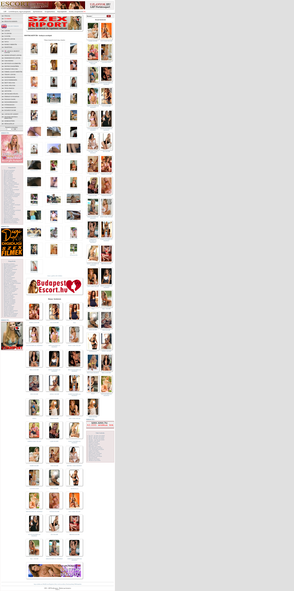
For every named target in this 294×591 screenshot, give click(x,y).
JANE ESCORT (54, 488)
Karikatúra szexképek (9, 207)
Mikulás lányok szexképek (11, 222)
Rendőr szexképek (8, 284)
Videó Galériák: (100, 433)
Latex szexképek (8, 215)
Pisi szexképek (7, 276)
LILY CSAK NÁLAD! (74, 511)
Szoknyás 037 (34, 255)
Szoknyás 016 (34, 137)
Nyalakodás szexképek (10, 272)
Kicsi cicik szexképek (9, 211)
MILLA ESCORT (34, 369)
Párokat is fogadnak (11, 96)
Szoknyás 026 (54, 188)
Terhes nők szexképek (9, 302)
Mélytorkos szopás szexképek (11, 220)
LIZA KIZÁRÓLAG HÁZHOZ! (34, 345)
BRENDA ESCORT (74, 534)
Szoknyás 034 (34, 237)
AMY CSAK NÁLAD (74, 418)
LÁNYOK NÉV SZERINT (11, 114)
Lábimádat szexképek (9, 214)
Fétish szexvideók (93, 442)
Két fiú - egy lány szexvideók (96, 437)
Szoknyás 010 (34, 104)
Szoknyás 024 (73, 171)
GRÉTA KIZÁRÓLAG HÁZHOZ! (54, 346)
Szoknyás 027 (73, 188)
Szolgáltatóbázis (50, 11)
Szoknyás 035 (54, 238)
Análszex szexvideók (94, 441)
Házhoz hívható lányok (12, 55)
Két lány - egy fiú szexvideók (96, 439)
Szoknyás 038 (54, 255)
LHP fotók (7, 91)
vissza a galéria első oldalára (54, 275)
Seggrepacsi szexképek (10, 286)
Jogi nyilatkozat (38, 584)
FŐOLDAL (7, 16)
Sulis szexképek (8, 292)
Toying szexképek (8, 309)
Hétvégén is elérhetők (12, 63)
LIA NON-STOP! (34, 488)
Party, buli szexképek (9, 273)
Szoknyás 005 (54, 71)
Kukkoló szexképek (9, 213)
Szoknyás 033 (73, 220)
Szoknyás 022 (34, 170)
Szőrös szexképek (8, 298)
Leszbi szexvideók (93, 450)
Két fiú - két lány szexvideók (96, 438)
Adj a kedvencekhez (60, 584)
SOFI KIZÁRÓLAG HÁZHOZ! (34, 511)
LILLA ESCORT (54, 322)
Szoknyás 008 (54, 88)
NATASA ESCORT (54, 511)
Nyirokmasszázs (10, 107)
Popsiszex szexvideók (94, 455)
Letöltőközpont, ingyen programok (20, 11)
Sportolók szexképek (9, 291)
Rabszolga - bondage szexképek (12, 283)
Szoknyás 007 (34, 88)
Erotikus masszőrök (11, 66)
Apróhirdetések (37, 11)
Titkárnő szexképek (9, 306)
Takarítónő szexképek (9, 299)
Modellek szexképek (9, 264)
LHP (5, 11)
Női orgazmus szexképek (10, 269)
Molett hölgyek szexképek (11, 265)
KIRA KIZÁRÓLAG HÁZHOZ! (54, 558)
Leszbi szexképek (8, 217)
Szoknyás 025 (34, 187)
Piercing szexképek (9, 275)
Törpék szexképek (8, 308)
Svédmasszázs (9, 104)
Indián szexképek (8, 206)
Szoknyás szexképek (9, 297)
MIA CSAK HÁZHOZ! (93, 372)
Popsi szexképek (8, 279)
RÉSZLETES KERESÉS (10, 21)
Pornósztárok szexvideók (95, 456)
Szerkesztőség (70, 584)
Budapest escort (10, 110)
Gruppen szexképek (9, 200)
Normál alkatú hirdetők (13, 71)
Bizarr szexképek (8, 180)
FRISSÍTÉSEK (8, 47)
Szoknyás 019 (34, 154)
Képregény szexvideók (95, 446)
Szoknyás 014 (54, 121)
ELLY (93, 393)
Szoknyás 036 (73, 238)
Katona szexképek (8, 208)
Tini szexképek (8, 305)
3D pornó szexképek (9, 170)
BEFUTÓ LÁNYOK (9, 39)
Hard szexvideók (93, 445)
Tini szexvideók (93, 457)
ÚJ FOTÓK (7, 36)
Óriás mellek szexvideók (95, 453)
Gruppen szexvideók (94, 444)
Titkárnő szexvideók (94, 459)
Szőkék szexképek (8, 295)
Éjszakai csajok (9, 99)
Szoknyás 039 (73, 255)
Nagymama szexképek (10, 266)
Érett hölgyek (9, 82)
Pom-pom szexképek (9, 277)
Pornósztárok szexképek (10, 280)
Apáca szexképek (8, 174)
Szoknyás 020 (54, 153)
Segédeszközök (9, 77)
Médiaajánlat (78, 584)
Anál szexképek (8, 173)
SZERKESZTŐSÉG (9, 121)
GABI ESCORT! (54, 441)
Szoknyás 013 (34, 121)
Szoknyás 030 (73, 204)
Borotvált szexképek (9, 181)
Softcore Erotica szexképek (11, 288)
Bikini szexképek (8, 177)
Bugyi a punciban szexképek (11, 184)
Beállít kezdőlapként (48, 584)
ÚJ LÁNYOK (7, 33)
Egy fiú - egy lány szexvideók (97, 435)
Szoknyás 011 (54, 103)
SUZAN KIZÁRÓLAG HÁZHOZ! (34, 535)
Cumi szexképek (8, 188)
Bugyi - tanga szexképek (10, 182)
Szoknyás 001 (34, 54)
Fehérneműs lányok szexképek (12, 193)
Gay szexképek (8, 197)
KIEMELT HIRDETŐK (10, 44)
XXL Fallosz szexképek (10, 316)
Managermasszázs (10, 102)
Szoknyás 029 (54, 204)
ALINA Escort (74, 488)
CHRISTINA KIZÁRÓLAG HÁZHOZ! (74, 559)
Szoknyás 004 (34, 71)
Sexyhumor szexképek (10, 287)
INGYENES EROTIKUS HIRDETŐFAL (10, 117)
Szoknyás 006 (73, 71)
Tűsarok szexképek (9, 312)
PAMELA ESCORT (34, 322)
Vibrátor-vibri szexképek (10, 314)
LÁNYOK (7, 30)
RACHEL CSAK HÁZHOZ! (74, 465)
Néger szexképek (8, 268)
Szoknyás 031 (34, 220)
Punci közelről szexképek (10, 281)
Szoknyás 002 (54, 54)
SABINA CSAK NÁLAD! (34, 441)
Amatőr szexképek (9, 171)
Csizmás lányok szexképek (11, 186)
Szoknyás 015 (73, 121)
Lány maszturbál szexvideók (96, 449)
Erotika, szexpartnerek (76, 11)
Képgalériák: (12, 167)
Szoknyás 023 (54, 171)
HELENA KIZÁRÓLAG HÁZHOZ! (74, 370)
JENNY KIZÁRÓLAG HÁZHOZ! (54, 370)
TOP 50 (6, 41)
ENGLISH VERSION (13, 26)
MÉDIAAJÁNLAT (9, 123)
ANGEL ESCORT (54, 394)
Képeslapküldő (62, 11)
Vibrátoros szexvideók (94, 460)
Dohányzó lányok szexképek (11, 189)
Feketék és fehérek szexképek (11, 195)
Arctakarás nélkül (11, 93)
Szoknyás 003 (73, 54)
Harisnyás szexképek (9, 203)
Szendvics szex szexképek (10, 294)
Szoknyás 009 (73, 88)
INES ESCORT (34, 394)
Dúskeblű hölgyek (11, 69)
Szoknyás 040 (34, 272)
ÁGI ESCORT (54, 534)
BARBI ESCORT (34, 465)
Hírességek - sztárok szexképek (12, 204)
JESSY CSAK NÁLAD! (74, 345)
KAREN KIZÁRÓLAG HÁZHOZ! (74, 394)
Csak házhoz (8, 60)
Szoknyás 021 (73, 153)
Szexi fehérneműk (10, 80)
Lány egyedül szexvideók (95, 448)
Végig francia (9, 88)
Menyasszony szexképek (10, 221)
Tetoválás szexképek (9, 303)
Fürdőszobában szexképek (11, 196)
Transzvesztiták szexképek (11, 310)
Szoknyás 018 (73, 138)
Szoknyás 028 (34, 205)
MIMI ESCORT (54, 418)
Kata (74, 322)
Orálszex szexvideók (94, 452)
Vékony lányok (10, 74)
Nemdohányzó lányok (12, 58)
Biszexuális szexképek (9, 178)
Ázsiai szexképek (8, 175)
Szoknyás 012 (73, 104)
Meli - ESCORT (34, 558)
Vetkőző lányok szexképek (11, 313)
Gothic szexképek (8, 199)
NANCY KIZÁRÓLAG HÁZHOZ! (74, 442)
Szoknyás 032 (54, 221)
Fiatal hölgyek (9, 85)
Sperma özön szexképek (10, 290)
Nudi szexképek (8, 270)
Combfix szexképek (9, 185)
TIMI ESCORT (54, 465)
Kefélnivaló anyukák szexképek (12, 210)
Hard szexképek (8, 202)
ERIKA (34, 418)
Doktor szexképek (8, 191)
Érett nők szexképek (9, 192)
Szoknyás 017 (54, 137)
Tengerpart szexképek (9, 301)
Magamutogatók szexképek (11, 218)
